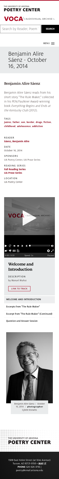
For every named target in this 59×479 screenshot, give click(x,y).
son (23, 122)
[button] (6, 246)
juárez (7, 122)
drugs (39, 122)
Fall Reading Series (15, 169)
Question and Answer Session (22, 321)
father (16, 122)
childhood (10, 126)
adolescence (24, 126)
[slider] (30, 246)
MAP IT (42, 463)
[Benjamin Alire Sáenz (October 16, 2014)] (29, 367)
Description (17, 276)
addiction (37, 126)
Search (50, 29)
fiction (47, 122)
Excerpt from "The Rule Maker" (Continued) (29, 314)
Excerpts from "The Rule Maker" (23, 306)
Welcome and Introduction (23, 299)
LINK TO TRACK (19, 289)
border (30, 122)
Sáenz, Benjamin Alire (16, 141)
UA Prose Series (13, 173)
